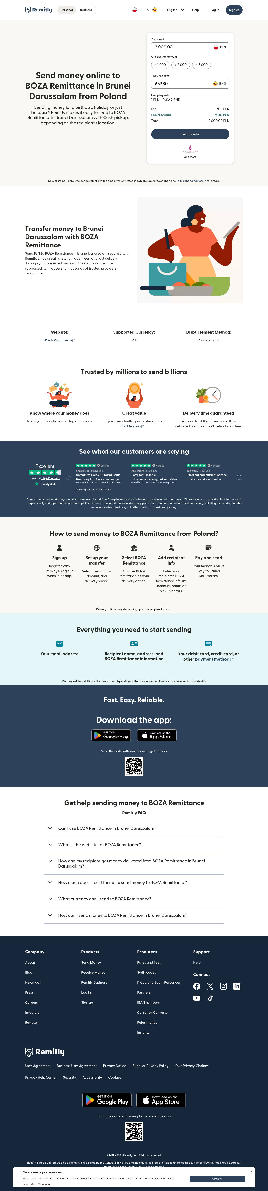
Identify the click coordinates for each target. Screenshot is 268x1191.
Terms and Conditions (191, 181)
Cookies (114, 1077)
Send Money (91, 962)
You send (157, 39)
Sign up (234, 10)
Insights (143, 1032)
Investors (32, 1012)
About (30, 962)
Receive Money (93, 972)
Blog (28, 972)
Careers (31, 1002)
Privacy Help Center (41, 1077)
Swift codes (146, 972)
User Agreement (38, 1066)
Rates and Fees (149, 962)
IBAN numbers (148, 1002)
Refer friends (147, 1022)
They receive (160, 75)
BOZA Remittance (59, 340)
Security (69, 1077)
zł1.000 (160, 64)
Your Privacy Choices (192, 1066)
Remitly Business (94, 982)
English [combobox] (172, 10)
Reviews (31, 1022)
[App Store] (157, 735)
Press (29, 992)
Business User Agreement (77, 1066)
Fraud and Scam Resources (159, 982)
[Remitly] (38, 10)
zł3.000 (181, 64)
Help (195, 10)
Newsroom (33, 982)
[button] (137, 10)
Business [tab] (86, 10)
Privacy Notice (114, 1066)
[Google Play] (111, 735)
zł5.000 (202, 64)
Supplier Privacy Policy (150, 1066)
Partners (143, 992)
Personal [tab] (67, 10)
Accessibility (92, 1077)
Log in (215, 10)
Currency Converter (153, 1012)
